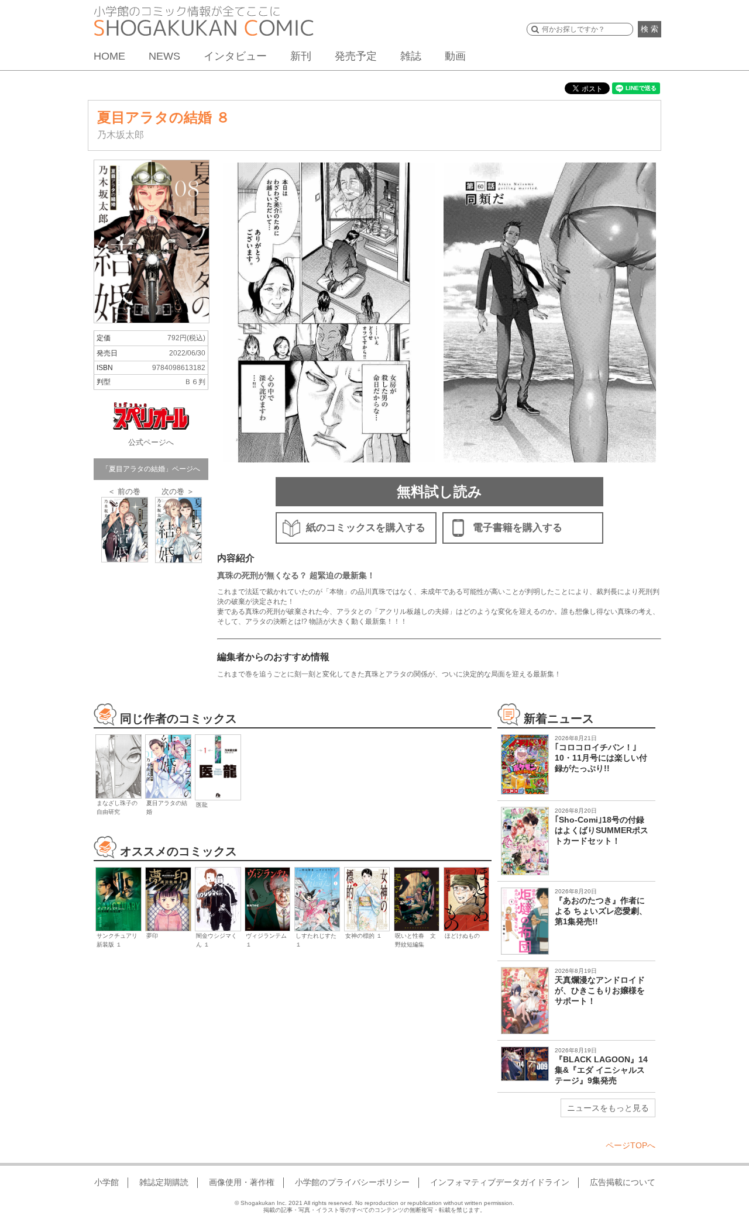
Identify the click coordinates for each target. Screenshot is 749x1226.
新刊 (300, 56)
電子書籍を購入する (517, 527)
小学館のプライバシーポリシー (352, 1182)
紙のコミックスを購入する (365, 527)
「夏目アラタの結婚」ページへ (151, 469)
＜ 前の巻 (124, 491)
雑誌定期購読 (163, 1182)
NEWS (164, 56)
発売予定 (356, 56)
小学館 (106, 1182)
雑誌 (410, 56)
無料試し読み (439, 491)
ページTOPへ (630, 1145)
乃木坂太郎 (120, 135)
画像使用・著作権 (241, 1182)
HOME (109, 56)
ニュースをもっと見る (608, 1108)
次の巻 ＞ (178, 491)
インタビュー (235, 56)
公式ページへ (151, 442)
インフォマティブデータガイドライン (499, 1182)
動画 (455, 56)
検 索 (649, 29)
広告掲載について (622, 1182)
